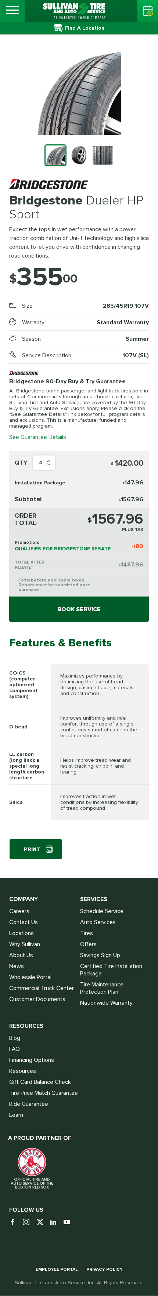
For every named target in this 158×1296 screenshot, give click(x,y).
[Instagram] (29, 1222)
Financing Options (31, 1060)
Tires (86, 933)
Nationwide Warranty (106, 1003)
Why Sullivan (24, 944)
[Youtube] (70, 1222)
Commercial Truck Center (41, 988)
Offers (88, 944)
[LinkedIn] (56, 1222)
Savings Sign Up (100, 955)
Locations (21, 933)
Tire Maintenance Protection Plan (101, 988)
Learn (16, 1115)
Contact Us (23, 922)
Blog (14, 1038)
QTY (21, 462)
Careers (19, 911)
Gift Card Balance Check (40, 1082)
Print (32, 849)
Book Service (79, 609)
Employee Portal (57, 1269)
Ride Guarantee (28, 1104)
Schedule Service (101, 911)
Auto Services (98, 922)
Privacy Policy (104, 1269)
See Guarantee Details (37, 437)
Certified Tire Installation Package (111, 970)
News (16, 966)
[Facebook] (15, 1222)
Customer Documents (37, 999)
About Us (21, 955)
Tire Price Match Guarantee (43, 1093)
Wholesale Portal (30, 977)
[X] (42, 1222)
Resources (22, 1071)
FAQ (14, 1049)
